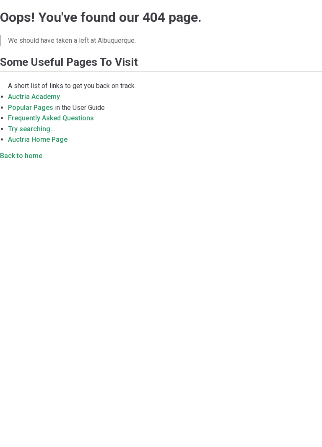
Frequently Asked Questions (51, 118)
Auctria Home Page (38, 139)
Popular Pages (30, 108)
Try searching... (31, 129)
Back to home (21, 156)
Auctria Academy (34, 97)
